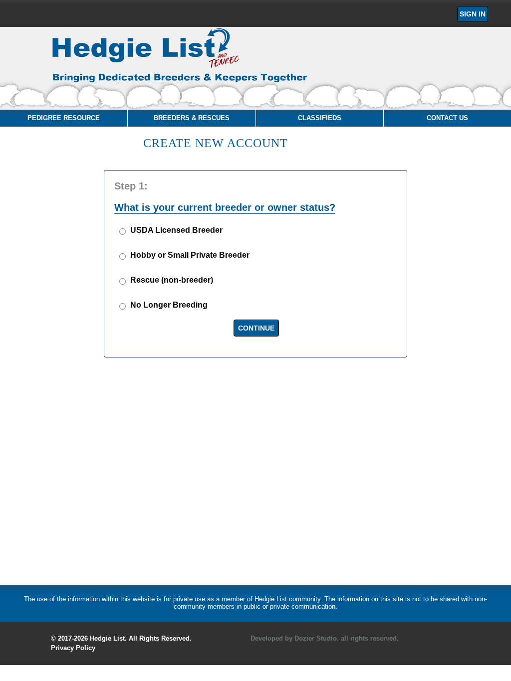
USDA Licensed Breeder (176, 230)
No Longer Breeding (169, 305)
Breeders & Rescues (192, 118)
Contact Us (447, 118)
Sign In (473, 14)
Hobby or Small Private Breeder (190, 255)
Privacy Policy (73, 648)
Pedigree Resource (63, 118)
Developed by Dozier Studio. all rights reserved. (325, 638)
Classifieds (319, 118)
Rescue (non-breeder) (171, 280)
